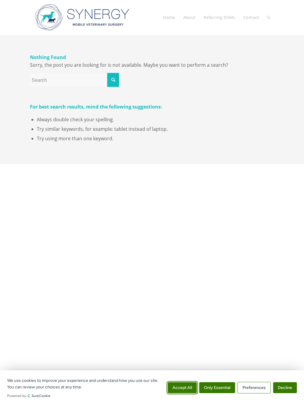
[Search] (268, 17)
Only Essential (217, 387)
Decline (285, 387)
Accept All (182, 387)
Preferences (254, 387)
